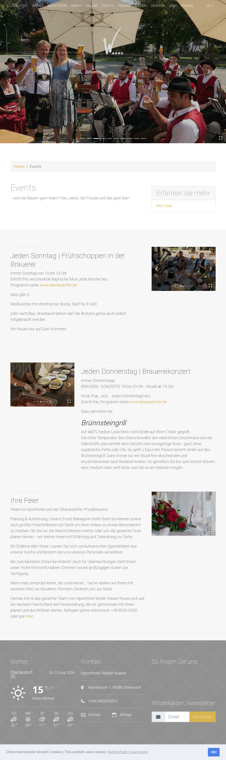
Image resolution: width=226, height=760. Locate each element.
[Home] (113, 41)
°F (53, 688)
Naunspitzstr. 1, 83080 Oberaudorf (114, 687)
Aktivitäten (57, 5)
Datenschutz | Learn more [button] (127, 752)
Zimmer (38, 5)
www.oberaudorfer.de (58, 285)
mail (29, 616)
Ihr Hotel (20, 5)
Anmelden (202, 716)
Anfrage (125, 715)
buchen (140, 5)
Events (108, 5)
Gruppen (158, 5)
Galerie (92, 5)
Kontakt (95, 715)
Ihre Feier (164, 205)
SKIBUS (76, 5)
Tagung (124, 5)
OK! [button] (214, 752)
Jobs (173, 5)
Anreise (187, 5)
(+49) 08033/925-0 (103, 701)
